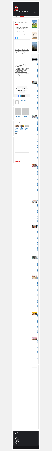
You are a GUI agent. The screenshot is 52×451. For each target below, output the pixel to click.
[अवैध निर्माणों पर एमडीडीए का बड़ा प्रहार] (34, 257)
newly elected (20, 90)
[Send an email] (20, 34)
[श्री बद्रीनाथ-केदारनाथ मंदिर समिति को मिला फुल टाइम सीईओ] (27, 126)
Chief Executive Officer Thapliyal (22, 88)
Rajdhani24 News (18, 34)
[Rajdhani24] (15, 8)
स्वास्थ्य (22, 11)
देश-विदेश (25, 11)
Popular (36, 55)
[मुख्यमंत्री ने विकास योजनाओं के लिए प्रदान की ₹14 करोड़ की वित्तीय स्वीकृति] (34, 226)
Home (16, 22)
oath (25, 90)
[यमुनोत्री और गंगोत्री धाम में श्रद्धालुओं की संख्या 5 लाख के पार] (22, 126)
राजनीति (19, 11)
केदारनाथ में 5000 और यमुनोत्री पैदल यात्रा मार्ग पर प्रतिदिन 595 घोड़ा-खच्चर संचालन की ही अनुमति (17, 130)
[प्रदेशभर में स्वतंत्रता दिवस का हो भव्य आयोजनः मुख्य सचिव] (34, 201)
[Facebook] (15, 38)
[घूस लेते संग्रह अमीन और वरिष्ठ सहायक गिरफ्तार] (34, 59)
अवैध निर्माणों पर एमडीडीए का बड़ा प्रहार (37, 264)
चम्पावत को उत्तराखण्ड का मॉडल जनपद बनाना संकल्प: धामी (37, 348)
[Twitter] (17, 38)
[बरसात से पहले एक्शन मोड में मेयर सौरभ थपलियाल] (34, 313)
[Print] (24, 96)
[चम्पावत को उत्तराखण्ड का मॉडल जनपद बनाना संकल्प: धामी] (34, 338)
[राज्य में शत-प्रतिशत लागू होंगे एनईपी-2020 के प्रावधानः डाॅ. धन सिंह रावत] (34, 82)
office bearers (22, 92)
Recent (33, 55)
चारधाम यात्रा (18, 22)
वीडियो (27, 11)
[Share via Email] (22, 96)
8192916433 (17, 435)
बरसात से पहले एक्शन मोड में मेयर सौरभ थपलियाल (37, 322)
